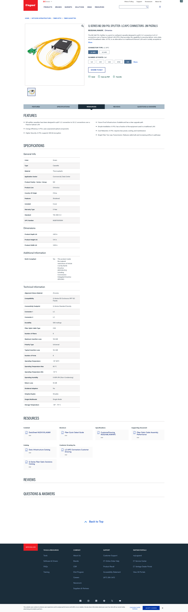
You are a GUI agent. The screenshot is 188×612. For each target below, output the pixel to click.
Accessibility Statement (112, 572)
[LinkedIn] (96, 601)
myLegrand (137, 555)
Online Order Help (112, 561)
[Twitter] (112, 601)
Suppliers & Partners (81, 588)
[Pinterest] (104, 601)
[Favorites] (160, 6)
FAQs (45, 566)
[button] (82, 26)
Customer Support (110, 555)
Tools (45, 555)
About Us (76, 555)
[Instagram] (88, 601)
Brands (76, 561)
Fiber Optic (57, 18)
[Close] (162, 608)
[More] (135, 62)
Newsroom (77, 583)
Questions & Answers (146, 106)
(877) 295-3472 (109, 577)
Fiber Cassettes (70, 18)
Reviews (116, 106)
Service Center (140, 561)
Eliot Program (78, 572)
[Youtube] (120, 601)
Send (93, 77)
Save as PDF (105, 77)
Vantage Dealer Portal (143, 566)
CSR (75, 566)
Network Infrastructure (41, 18)
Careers (76, 577)
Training (46, 572)
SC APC (104, 52)
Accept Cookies (151, 608)
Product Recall (108, 566)
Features (36, 107)
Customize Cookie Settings (135, 608)
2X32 (118, 62)
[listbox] (54, 54)
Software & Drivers (50, 561)
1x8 (92, 62)
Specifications (63, 106)
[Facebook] (80, 601)
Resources (91, 106)
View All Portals (139, 572)
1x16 (100, 62)
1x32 (109, 62)
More (90, 42)
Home (27, 18)
